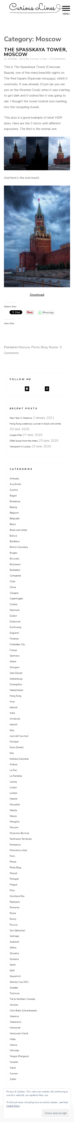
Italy (12, 730)
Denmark (15, 610)
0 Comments (58, 58)
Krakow (14, 764)
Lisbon (13, 787)
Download (37, 295)
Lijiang (13, 781)
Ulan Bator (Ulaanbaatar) (23, 1010)
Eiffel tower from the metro (24, 440)
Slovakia (14, 953)
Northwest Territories (21, 839)
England (14, 633)
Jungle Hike (16, 435)
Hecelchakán (16, 690)
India (12, 713)
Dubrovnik (15, 621)
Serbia (13, 947)
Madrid (13, 798)
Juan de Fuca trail (19, 736)
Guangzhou (16, 684)
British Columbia (19, 547)
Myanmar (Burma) (19, 833)
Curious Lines (38, 58)
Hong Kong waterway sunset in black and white (35, 423)
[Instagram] (47, 388)
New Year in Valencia (21, 418)
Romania (14, 907)
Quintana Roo (17, 896)
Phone (13, 861)
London (13, 793)
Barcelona (15, 501)
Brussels (15, 558)
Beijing (13, 507)
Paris (12, 856)
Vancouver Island (19, 1033)
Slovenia (14, 959)
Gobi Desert (16, 673)
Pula (12, 890)
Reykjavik (15, 901)
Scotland (14, 941)
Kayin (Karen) (16, 747)
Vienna (13, 1045)
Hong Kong (15, 695)
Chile (12, 581)
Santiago (14, 936)
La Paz (13, 770)
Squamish (15, 976)
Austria (14, 489)
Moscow (24, 347)
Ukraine (14, 1004)
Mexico (13, 816)
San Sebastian (17, 930)
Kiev (12, 753)
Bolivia (13, 535)
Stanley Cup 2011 (19, 982)
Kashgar (14, 741)
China (13, 587)
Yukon (13, 1067)
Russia (53, 347)
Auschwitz (15, 484)
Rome (13, 913)
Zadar (13, 1079)
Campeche (15, 575)
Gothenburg (16, 678)
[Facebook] (27, 388)
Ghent (13, 661)
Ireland (13, 724)
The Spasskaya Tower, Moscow (35, 52)
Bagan (13, 495)
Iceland (13, 707)
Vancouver (15, 1027)
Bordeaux (15, 541)
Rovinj (13, 919)
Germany (15, 655)
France (13, 650)
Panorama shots (18, 850)
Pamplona (15, 844)
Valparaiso (15, 1021)
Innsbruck (15, 718)
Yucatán (14, 1062)
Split (12, 970)
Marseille (15, 804)
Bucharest (15, 564)
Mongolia (15, 821)
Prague (13, 884)
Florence (14, 638)
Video (13, 1039)
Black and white (18, 530)
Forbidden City (17, 644)
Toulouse (14, 993)
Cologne (14, 593)
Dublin (13, 615)
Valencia (14, 1016)
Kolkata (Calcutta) (19, 758)
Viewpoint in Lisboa (20, 446)
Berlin (13, 524)
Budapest (15, 570)
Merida (13, 810)
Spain (13, 964)
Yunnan (14, 1073)
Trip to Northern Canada (22, 999)
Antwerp (14, 478)
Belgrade (14, 518)
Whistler (14, 1050)
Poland (13, 873)
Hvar (12, 701)
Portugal (14, 878)
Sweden (14, 987)
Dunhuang (15, 627)
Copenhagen (16, 598)
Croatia (13, 604)
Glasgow (15, 667)
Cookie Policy (13, 1105)
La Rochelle (16, 776)
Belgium (14, 512)
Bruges (13, 552)
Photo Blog (39, 347)
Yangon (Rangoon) (19, 1056)
